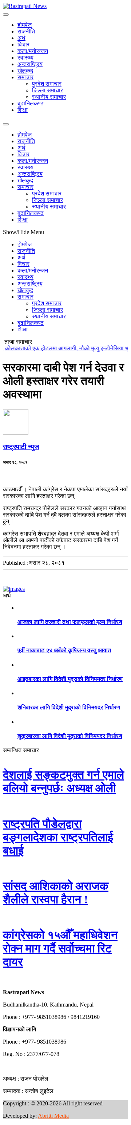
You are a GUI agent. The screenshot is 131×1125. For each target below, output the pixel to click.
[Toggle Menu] (6, 14)
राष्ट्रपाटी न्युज (21, 447)
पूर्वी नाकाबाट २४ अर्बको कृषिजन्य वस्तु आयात (64, 650)
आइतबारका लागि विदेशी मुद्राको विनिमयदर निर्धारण (70, 679)
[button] (3, 979)
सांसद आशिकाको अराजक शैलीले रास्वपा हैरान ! (55, 892)
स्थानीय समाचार (49, 97)
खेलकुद (25, 71)
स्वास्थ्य (25, 58)
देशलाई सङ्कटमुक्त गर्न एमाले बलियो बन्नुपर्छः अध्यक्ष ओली (63, 781)
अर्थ (21, 38)
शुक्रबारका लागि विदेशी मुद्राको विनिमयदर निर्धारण (69, 736)
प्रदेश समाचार (46, 84)
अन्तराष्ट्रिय (30, 64)
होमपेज (24, 25)
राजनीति (26, 31)
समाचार (25, 77)
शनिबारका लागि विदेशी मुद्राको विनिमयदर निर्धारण (68, 707)
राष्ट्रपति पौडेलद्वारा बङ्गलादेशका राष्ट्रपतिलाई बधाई (58, 837)
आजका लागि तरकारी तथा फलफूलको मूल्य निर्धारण (69, 622)
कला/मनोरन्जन (32, 51)
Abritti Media (53, 1116)
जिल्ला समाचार (47, 90)
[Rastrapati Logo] (25, 6)
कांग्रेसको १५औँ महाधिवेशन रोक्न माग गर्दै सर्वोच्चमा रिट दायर (60, 948)
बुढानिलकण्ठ (30, 103)
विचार (23, 44)
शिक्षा (22, 110)
